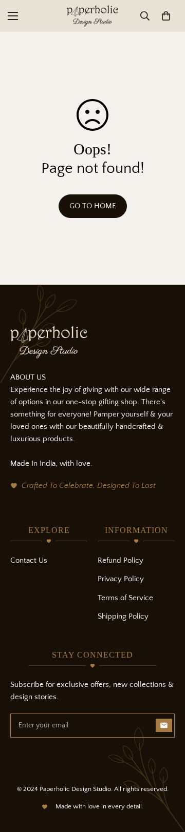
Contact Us (28, 560)
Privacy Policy (121, 579)
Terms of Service (125, 597)
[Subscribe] (164, 725)
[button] (166, 16)
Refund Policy (120, 560)
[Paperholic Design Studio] (92, 16)
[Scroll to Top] (166, 777)
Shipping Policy (123, 616)
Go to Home (92, 206)
